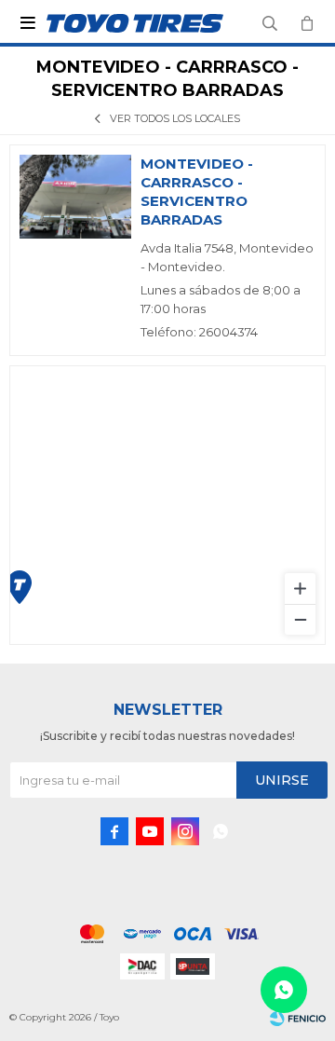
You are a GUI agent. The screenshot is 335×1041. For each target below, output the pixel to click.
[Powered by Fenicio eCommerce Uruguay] (298, 1018)
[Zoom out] (300, 619)
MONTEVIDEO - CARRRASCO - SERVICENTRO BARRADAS (197, 191)
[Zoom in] (300, 588)
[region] (167, 505)
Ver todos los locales (175, 118)
